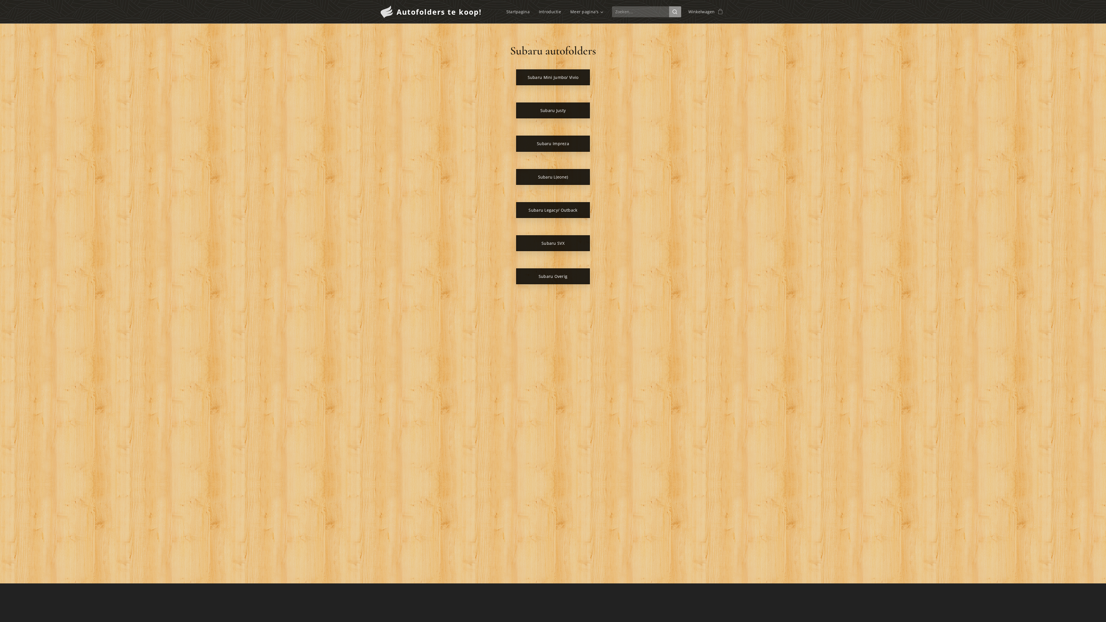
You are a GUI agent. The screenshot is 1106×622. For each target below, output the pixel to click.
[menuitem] (519, 12)
